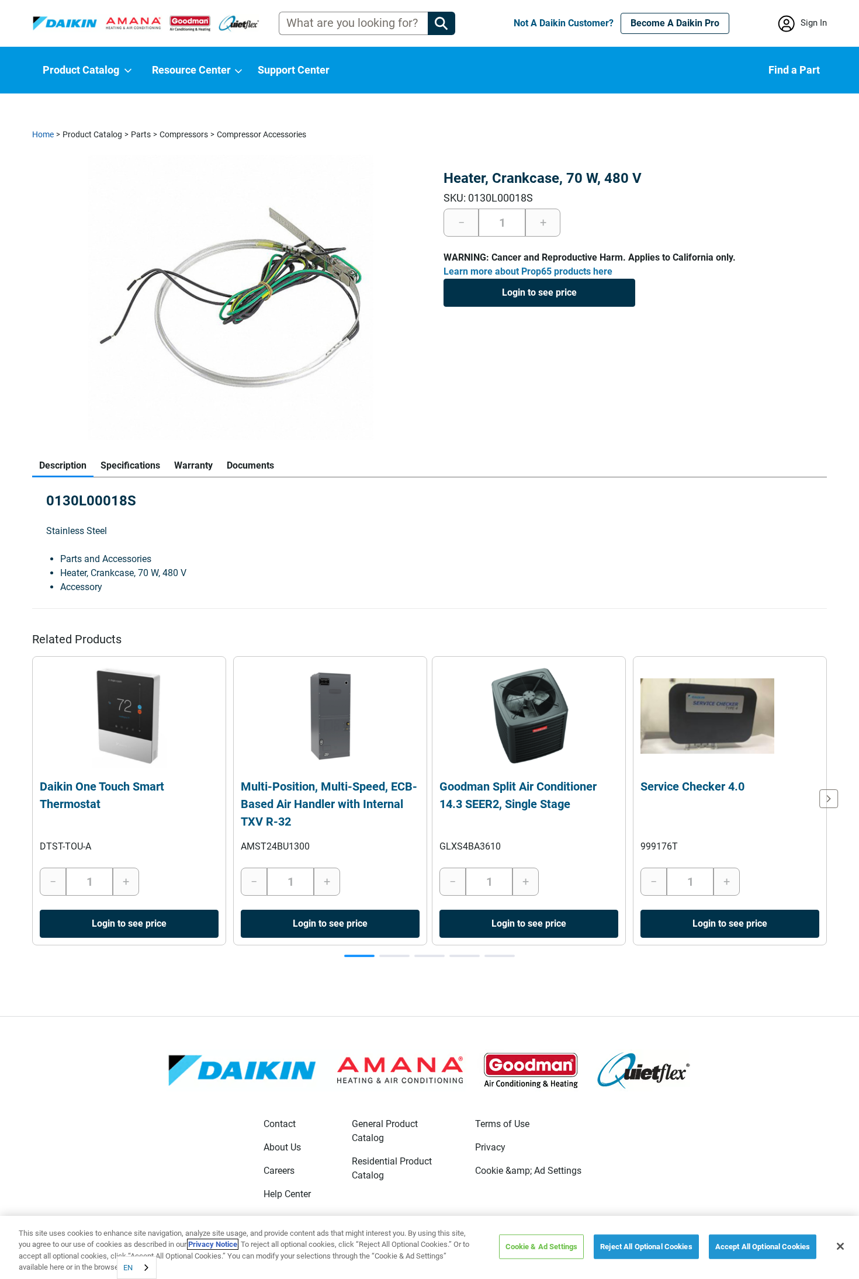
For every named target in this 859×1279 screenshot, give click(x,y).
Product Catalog (92, 134)
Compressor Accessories (261, 134)
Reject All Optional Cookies (646, 1246)
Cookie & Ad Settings (541, 1246)
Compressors (184, 134)
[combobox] (137, 1267)
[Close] (840, 1246)
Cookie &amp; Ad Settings (528, 1170)
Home (43, 134)
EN (128, 1267)
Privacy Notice (212, 1244)
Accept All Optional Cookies (762, 1246)
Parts (141, 134)
